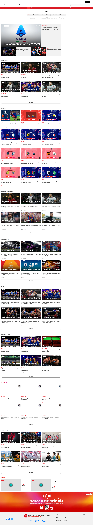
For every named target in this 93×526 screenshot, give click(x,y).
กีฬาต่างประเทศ (5, 335)
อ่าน (13, 5)
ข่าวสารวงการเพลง (43, 7)
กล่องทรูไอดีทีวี (58, 520)
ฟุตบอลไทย (48, 14)
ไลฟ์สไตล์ (3, 431)
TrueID (6, 2)
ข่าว (31, 7)
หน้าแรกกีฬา (29, 14)
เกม (16, 5)
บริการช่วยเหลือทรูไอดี (60, 522)
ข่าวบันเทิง (36, 7)
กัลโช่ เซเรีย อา (23, 74)
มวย (42, 74)
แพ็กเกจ (65, 519)
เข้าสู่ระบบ (87, 2)
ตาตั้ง (19, 5)
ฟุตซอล (2, 253)
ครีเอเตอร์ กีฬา (3, 396)
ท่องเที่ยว (53, 7)
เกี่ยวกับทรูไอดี (85, 514)
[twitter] (12, 519)
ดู (6, 5)
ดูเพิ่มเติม (31, 102)
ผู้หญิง (58, 7)
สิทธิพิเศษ (9, 5)
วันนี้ (4, 5)
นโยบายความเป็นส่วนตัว (86, 518)
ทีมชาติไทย (43, 253)
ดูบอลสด (43, 14)
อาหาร (49, 7)
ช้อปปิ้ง (57, 519)
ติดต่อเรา (84, 521)
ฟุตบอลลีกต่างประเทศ (36, 14)
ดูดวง (62, 7)
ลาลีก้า (43, 93)
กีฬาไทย (60, 14)
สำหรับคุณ (24, 7)
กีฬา (28, 7)
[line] (7, 519)
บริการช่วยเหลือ (85, 519)
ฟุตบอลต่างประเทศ (54, 14)
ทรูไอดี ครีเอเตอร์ (68, 7)
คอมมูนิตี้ (65, 520)
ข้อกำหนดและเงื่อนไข (86, 516)
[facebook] (9, 519)
